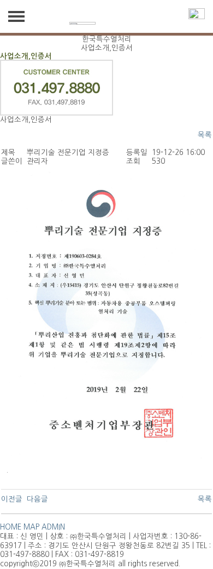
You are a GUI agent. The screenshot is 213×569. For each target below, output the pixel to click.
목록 (205, 135)
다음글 (37, 499)
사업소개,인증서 (26, 56)
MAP (31, 527)
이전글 (11, 499)
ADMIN (53, 527)
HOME (10, 527)
